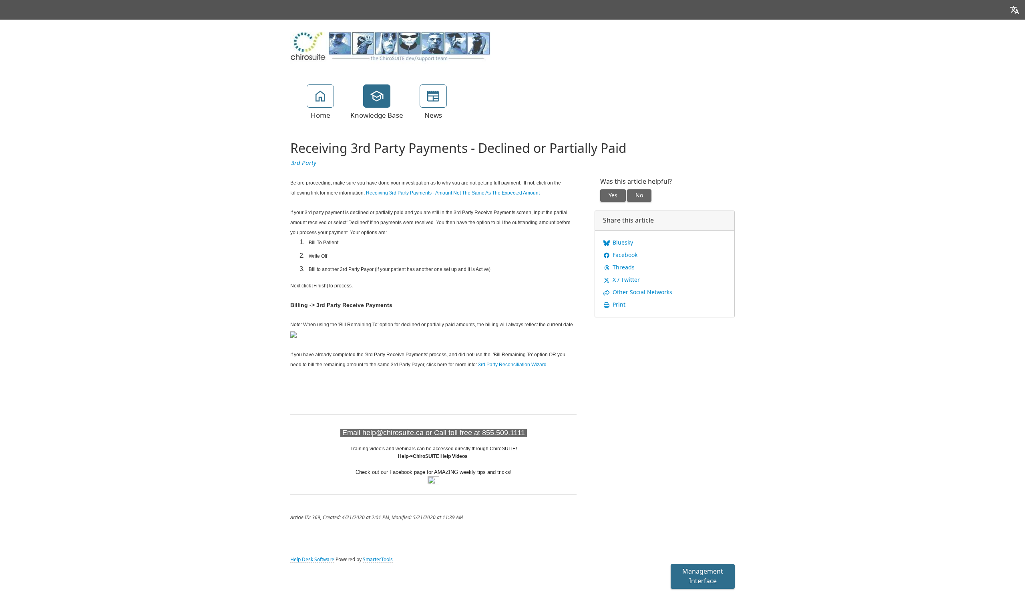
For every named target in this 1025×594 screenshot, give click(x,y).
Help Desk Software (312, 559)
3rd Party (303, 163)
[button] (1014, 10)
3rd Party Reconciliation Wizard (512, 364)
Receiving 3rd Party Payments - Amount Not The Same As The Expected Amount (453, 193)
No (639, 195)
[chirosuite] (390, 47)
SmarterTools (378, 559)
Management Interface (702, 576)
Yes (613, 195)
